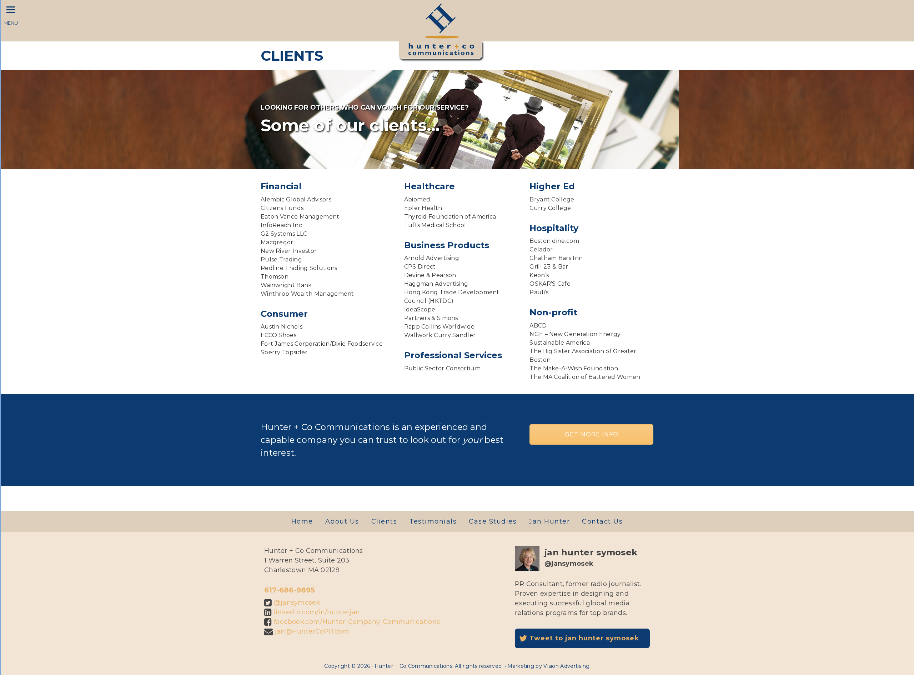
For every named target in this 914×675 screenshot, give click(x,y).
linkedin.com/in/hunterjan (317, 612)
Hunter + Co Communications (441, 20)
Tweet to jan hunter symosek (583, 638)
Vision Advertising (566, 666)
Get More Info (591, 434)
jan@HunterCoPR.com (312, 631)
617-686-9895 (289, 590)
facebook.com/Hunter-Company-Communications (357, 622)
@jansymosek (297, 602)
